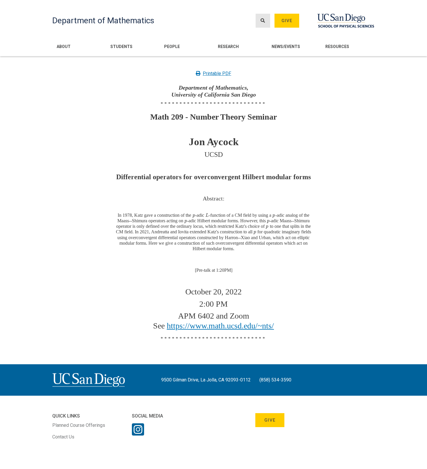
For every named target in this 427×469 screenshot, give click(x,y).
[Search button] (263, 21)
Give (287, 20)
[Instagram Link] (138, 433)
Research (228, 46)
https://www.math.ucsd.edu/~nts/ (220, 325)
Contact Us (63, 437)
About (64, 46)
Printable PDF (217, 73)
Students (121, 46)
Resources (337, 46)
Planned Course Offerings (78, 425)
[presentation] (193, 215)
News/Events (286, 46)
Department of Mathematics (103, 20)
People (172, 46)
